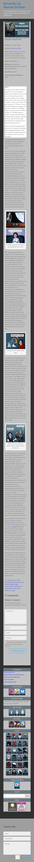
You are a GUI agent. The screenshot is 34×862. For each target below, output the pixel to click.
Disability (11, 584)
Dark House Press (16, 48)
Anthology (7, 582)
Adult (9, 580)
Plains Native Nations (15, 588)
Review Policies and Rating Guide (14, 674)
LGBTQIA (16, 586)
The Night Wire (15, 527)
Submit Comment (18, 651)
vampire (13, 590)
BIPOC (13, 582)
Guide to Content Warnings (12, 677)
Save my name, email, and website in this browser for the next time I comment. (15, 644)
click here (15, 703)
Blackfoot (17, 582)
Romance (7, 590)
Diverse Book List (9, 672)
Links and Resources (10, 682)
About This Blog (9, 679)
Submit (26, 857)
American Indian (15, 580)
